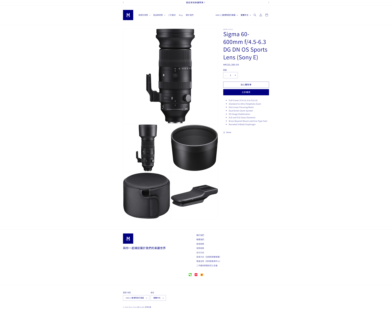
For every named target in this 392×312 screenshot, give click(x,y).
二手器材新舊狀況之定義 (207, 265)
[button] (144, 15)
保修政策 (200, 248)
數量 (225, 70)
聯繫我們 (200, 239)
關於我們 (200, 235)
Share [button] (228, 132)
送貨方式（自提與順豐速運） (208, 257)
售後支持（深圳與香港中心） (208, 261)
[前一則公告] (123, 2)
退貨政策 (200, 244)
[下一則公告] (269, 2)
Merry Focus (133, 307)
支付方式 (200, 252)
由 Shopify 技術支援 (144, 307)
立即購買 (246, 92)
